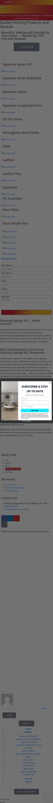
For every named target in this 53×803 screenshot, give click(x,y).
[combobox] (23, 406)
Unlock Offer (35, 410)
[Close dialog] (50, 383)
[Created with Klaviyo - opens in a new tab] (26, 421)
